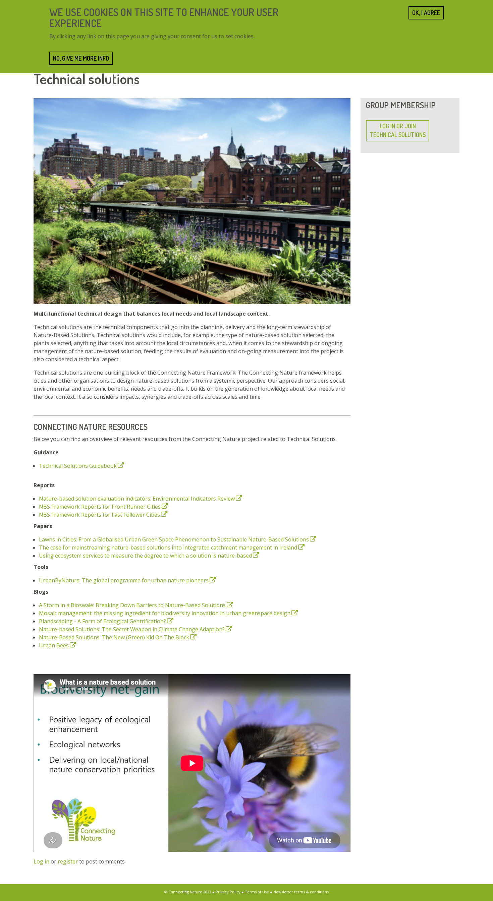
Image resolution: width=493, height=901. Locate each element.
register (68, 861)
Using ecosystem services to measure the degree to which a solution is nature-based (145, 555)
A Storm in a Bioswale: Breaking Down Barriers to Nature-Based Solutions (132, 605)
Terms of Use (257, 891)
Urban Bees (54, 645)
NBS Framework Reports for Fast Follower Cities (99, 514)
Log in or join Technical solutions (398, 130)
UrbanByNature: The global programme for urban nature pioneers (124, 580)
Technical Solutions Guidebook (78, 465)
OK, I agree (426, 12)
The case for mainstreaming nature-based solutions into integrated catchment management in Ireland (168, 547)
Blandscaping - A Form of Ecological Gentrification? (102, 621)
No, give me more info (81, 58)
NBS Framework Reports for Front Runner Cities (100, 506)
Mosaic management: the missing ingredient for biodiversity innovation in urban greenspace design (164, 613)
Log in (41, 861)
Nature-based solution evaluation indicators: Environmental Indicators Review (137, 498)
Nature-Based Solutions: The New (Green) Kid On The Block (114, 637)
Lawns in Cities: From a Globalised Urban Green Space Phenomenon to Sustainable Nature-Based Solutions (174, 539)
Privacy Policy (228, 891)
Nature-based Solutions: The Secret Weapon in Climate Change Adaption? (132, 629)
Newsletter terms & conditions (301, 891)
